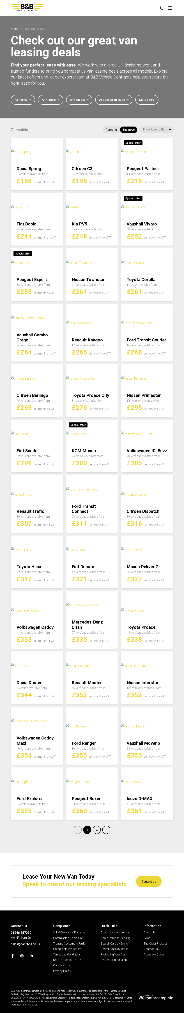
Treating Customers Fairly (69, 943)
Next (106, 830)
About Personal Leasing (115, 938)
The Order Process (155, 943)
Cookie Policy (62, 965)
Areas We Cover (154, 954)
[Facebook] (12, 956)
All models (49, 99)
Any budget (77, 99)
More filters (147, 99)
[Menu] (169, 8)
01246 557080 (21, 932)
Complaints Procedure (67, 949)
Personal (112, 129)
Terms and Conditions (66, 954)
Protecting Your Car (113, 954)
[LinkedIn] (31, 956)
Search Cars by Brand (114, 943)
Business (129, 129)
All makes (21, 99)
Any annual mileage (112, 99)
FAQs (147, 938)
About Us (149, 932)
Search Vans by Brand (114, 949)
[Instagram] (22, 956)
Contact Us (148, 881)
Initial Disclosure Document (70, 932)
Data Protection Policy (67, 960)
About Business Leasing (115, 932)
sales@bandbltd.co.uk (25, 944)
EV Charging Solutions (114, 960)
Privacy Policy (62, 971)
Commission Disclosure (68, 938)
